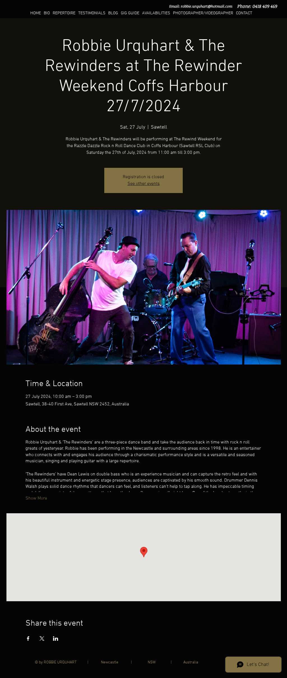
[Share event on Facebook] (28, 638)
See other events (144, 184)
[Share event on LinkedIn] (55, 638)
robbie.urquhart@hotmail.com (206, 6)
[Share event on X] (42, 638)
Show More (36, 498)
